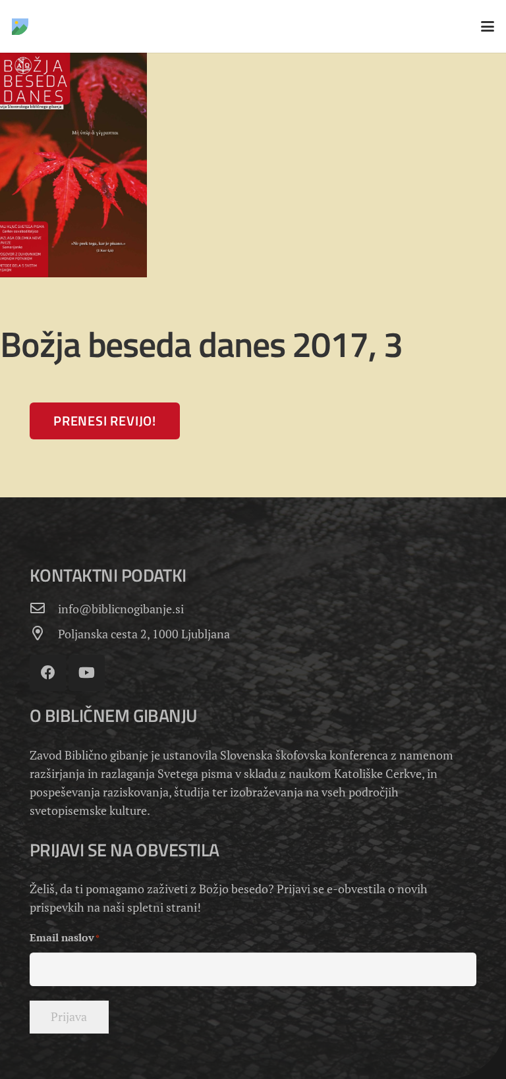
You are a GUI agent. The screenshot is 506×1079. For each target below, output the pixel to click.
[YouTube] (87, 673)
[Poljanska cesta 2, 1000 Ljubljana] (44, 633)
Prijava (69, 1016)
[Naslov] (20, 26)
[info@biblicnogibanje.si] (44, 608)
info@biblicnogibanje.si (121, 609)
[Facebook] (48, 673)
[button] (488, 26)
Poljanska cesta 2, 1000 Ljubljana (144, 634)
